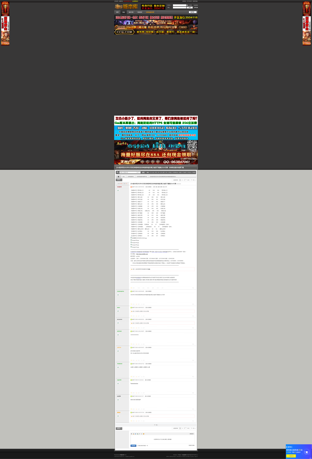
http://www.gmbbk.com (142, 254)
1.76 (151, 172)
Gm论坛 (160, 251)
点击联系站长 (135, 1)
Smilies (143, 434)
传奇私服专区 (131, 176)
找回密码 (196, 5)
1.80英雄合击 (175, 172)
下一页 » (156, 425)
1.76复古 (170, 172)
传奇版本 (138, 277)
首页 (117, 12)
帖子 (138, 172)
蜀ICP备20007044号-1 (192, 454)
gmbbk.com (132, 456)
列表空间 (139, 12)
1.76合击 (189, 172)
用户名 (168, 5)
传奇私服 (164, 251)
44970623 (119, 331)
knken (118, 307)
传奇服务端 (139, 251)
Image (135, 434)
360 (166, 186)
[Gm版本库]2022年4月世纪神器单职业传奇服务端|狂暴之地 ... (163, 176)
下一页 (192, 180)
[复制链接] (178, 183)
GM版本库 (122, 454)
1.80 (161, 172)
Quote (139, 434)
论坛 (124, 12)
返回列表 (176, 180)
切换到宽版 (195, 1)
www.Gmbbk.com (128, 1)
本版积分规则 (192, 445)
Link (137, 434)
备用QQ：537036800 (187, 1)
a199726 (119, 347)
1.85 (158, 172)
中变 (156, 172)
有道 (163, 186)
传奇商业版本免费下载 (142, 176)
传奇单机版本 (145, 251)
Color (133, 434)
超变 (164, 172)
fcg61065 (119, 380)
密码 (168, 7)
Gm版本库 (119, 176)
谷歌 (156, 186)
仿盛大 (180, 172)
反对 (144, 304)
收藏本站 (121, 1)
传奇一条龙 (155, 251)
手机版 (179, 454)
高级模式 (192, 433)
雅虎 (159, 186)
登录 (166, 439)
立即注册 (196, 7)
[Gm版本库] (127, 9)
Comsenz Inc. (121, 456)
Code (141, 434)
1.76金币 (184, 172)
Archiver (175, 454)
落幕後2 (119, 412)
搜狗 (161, 186)
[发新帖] (119, 179)
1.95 (166, 172)
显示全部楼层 (148, 186)
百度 (154, 186)
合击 (153, 172)
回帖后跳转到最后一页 (143, 445)
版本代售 (131, 12)
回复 (149, 269)
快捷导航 (192, 12)
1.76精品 (193, 172)
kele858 (119, 396)
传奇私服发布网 (150, 12)
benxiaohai (119, 319)
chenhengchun (120, 291)
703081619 (119, 363)
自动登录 (190, 5)
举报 (193, 288)
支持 (139, 304)
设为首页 (116, 1)
